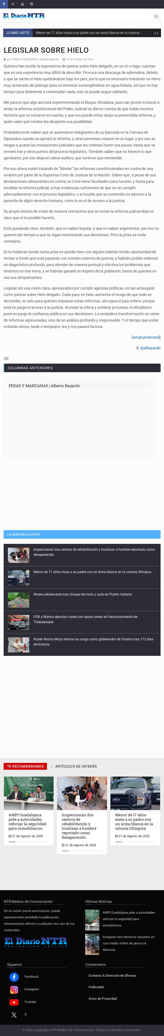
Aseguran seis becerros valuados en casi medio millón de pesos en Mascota (128, 943)
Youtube (30, 1002)
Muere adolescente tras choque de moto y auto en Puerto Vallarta (85, 33)
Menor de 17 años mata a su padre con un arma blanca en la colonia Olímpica (92, 572)
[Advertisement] (82, 494)
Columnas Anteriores (30, 368)
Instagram (32, 989)
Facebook (32, 977)
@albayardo (150, 348)
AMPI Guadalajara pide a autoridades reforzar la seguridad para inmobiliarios (129, 919)
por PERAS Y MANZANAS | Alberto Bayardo (33, 59)
